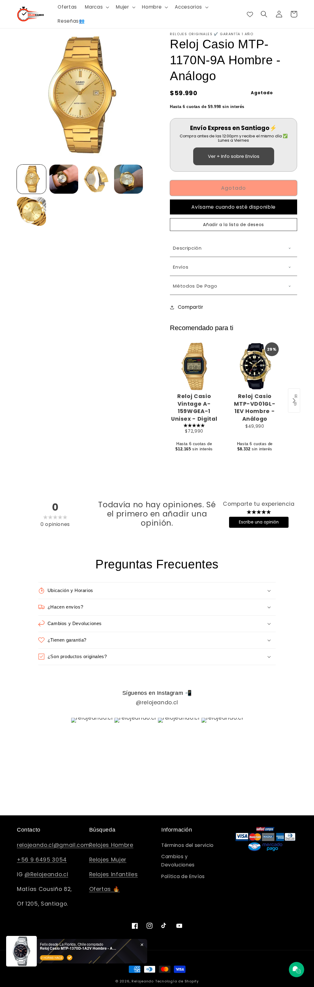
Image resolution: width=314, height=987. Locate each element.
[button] (96, 7)
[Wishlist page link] (250, 14)
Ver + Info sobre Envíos (233, 156)
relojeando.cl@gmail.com (53, 845)
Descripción (187, 248)
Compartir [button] (190, 307)
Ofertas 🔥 (104, 889)
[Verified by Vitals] (69, 957)
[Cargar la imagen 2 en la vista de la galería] (63, 179)
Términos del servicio (187, 845)
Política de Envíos (183, 876)
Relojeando (143, 981)
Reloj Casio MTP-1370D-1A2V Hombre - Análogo (78, 948)
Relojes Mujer (108, 859)
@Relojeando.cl (46, 874)
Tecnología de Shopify (177, 981)
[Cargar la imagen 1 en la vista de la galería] (31, 179)
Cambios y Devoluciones (178, 860)
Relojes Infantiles (113, 874)
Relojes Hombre (111, 845)
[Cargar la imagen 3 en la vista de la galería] (96, 179)
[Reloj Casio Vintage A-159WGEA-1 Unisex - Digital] (194, 366)
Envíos (180, 267)
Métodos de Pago (195, 286)
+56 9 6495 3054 (42, 859)
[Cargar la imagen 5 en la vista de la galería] (31, 211)
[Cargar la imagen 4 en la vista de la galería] (128, 179)
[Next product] (294, 400)
